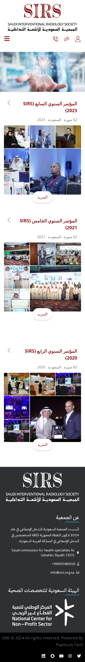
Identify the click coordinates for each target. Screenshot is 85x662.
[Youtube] (61, 656)
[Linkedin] (43, 656)
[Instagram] (70, 656)
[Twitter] (79, 656)
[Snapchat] (52, 656)
